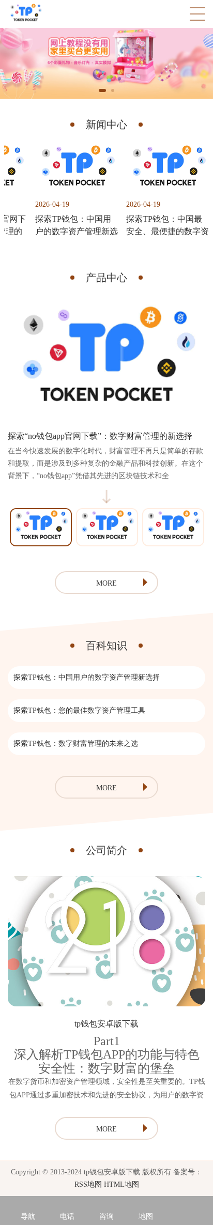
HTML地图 (121, 1184)
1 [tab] (102, 90)
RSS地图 (88, 1184)
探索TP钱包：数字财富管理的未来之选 (75, 743)
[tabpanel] (106, 63)
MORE (106, 583)
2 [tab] (112, 90)
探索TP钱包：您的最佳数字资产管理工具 (79, 710)
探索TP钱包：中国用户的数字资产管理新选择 (86, 677)
